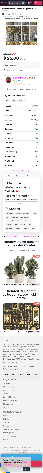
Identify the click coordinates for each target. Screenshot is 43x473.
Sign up (37, 3)
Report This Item (23, 171)
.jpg (20, 101)
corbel (16, 224)
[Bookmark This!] (36, 280)
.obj (14, 101)
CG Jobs (6, 407)
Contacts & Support (12, 412)
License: (9, 70)
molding (26, 213)
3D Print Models (9, 387)
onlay (32, 228)
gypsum (25, 228)
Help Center (7, 419)
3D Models (7, 383)
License (6, 426)
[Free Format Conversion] (25, 100)
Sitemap (24, 452)
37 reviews (26, 84)
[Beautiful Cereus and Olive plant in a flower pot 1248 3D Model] (21, 269)
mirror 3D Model (30, 237)
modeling (14, 217)
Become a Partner (10, 400)
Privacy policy (8, 433)
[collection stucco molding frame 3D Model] (21, 316)
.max (7, 101)
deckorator (19, 77)
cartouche (24, 217)
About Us (7, 340)
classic (8, 224)
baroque (9, 228)
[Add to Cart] (32, 280)
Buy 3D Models (10, 379)
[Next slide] (37, 36)
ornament (9, 221)
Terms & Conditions (10, 436)
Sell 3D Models (9, 397)
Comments (19, 176)
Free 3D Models (9, 390)
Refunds (6, 440)
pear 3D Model (12, 237)
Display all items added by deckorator (21, 250)
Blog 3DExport (8, 404)
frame (34, 213)
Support (6, 416)
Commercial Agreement (12, 429)
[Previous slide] (5, 36)
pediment (19, 221)
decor (23, 224)
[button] (37, 271)
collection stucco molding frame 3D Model (18, 332)
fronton (27, 221)
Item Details (9, 176)
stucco (18, 213)
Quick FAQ (7, 422)
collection (9, 213)
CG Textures (7, 394)
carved (17, 228)
